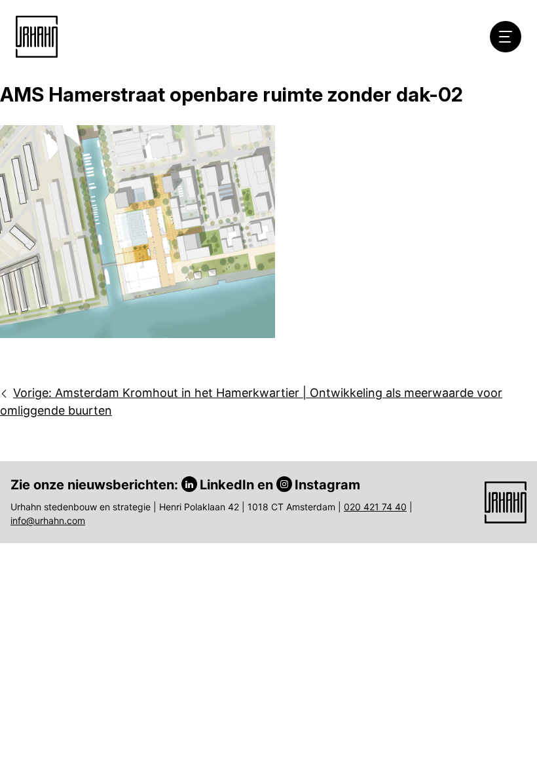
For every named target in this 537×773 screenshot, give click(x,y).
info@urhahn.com (47, 520)
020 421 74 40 (375, 506)
